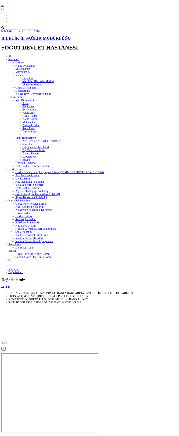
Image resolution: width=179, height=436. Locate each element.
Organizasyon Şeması (27, 87)
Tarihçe (19, 62)
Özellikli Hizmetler (25, 162)
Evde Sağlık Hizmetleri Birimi (32, 166)
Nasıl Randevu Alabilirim (29, 206)
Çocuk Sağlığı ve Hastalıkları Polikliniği (37, 194)
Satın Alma (28, 128)
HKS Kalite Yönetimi (20, 231)
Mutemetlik (28, 122)
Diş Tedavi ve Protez (33, 150)
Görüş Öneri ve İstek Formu (30, 203)
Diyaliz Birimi (23, 178)
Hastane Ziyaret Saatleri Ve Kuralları (35, 228)
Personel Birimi (31, 125)
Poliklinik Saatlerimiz (27, 222)
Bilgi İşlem (28, 106)
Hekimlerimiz (15, 169)
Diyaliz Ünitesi (30, 153)
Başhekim (27, 78)
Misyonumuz (22, 68)
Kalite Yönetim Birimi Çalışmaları (34, 241)
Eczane (26, 159)
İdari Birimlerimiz (25, 100)
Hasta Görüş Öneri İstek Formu (32, 253)
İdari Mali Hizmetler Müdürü (38, 81)
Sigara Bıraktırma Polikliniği (31, 197)
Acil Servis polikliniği (27, 175)
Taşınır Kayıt (29, 131)
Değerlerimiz (22, 90)
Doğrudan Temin (24, 247)
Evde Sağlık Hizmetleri (28, 187)
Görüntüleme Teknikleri (35, 147)
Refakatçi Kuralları (25, 219)
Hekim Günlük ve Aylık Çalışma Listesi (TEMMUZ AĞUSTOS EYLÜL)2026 (59, 172)
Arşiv (25, 103)
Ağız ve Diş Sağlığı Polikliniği (32, 191)
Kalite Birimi (29, 118)
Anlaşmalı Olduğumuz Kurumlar (33, 209)
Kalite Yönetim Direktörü (29, 238)
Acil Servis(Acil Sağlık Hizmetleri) (41, 140)
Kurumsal (13, 59)
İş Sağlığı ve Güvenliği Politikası (33, 93)
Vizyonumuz (22, 71)
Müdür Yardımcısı (32, 84)
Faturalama (28, 112)
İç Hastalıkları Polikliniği (29, 184)
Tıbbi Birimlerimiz (25, 137)
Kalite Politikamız (25, 65)
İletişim (12, 250)
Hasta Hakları (30, 115)
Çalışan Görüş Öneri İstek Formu (33, 256)
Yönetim (20, 75)
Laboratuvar (29, 156)
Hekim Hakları (23, 216)
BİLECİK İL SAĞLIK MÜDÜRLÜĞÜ (36, 38)
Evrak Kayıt (29, 109)
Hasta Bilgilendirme (19, 200)
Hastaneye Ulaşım (25, 225)
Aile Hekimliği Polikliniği (29, 181)
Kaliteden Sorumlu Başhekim (31, 235)
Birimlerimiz (15, 96)
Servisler (27, 144)
